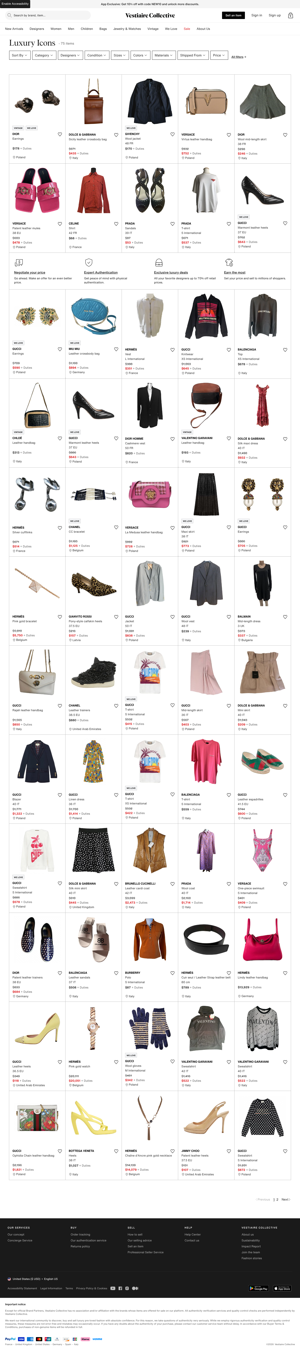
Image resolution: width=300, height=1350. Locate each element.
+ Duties (25, 148)
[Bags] (110, 28)
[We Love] (180, 28)
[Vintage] (161, 28)
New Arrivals (14, 29)
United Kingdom (23, 1344)
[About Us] (213, 28)
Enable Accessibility (15, 4)
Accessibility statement (22, 1288)
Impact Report (251, 1246)
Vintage (152, 29)
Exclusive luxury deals (171, 272)
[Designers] (47, 28)
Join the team (251, 1252)
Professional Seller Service (145, 1252)
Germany (57, 1344)
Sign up (275, 15)
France (8, 1344)
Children (87, 29)
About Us (203, 29)
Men (71, 29)
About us (248, 1234)
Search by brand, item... (30, 15)
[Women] (64, 28)
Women (56, 29)
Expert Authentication (101, 272)
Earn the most (235, 272)
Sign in (256, 15)
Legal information (51, 1288)
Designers (37, 29)
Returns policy (80, 1246)
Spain (68, 1344)
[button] (290, 15)
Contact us (192, 1240)
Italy (76, 1344)
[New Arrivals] (26, 28)
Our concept (16, 1234)
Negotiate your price (29, 272)
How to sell (135, 1234)
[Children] (96, 28)
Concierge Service (20, 1240)
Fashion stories (252, 1258)
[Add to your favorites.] (59, 134)
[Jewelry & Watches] (144, 28)
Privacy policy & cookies (91, 1288)
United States (42, 1344)
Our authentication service (88, 1240)
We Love (171, 29)
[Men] (77, 28)
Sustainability (251, 1240)
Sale (187, 29)
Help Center (193, 1234)
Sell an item (233, 15)
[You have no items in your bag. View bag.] (290, 15)
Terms (69, 1288)
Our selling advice (140, 1240)
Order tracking (80, 1234)
